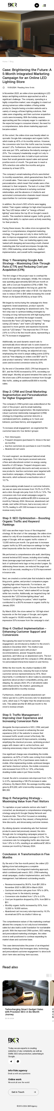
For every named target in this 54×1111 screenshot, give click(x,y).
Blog (11, 62)
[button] (23, 1092)
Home (5, 62)
